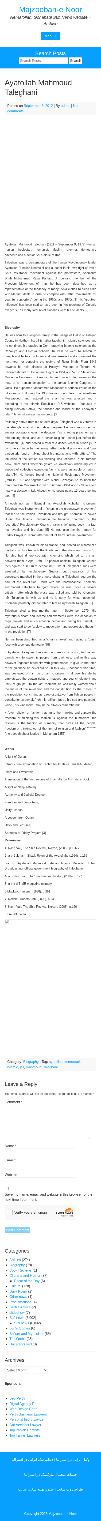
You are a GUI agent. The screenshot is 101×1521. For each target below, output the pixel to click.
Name (10, 1146)
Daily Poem (18, 1291)
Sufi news (16, 1318)
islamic (12, 1067)
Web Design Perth (23, 1409)
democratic (73, 1062)
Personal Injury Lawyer (27, 1419)
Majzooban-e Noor (50, 9)
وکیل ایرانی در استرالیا (72, 1459)
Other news (18, 1297)
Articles (15, 1260)
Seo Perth (17, 1398)
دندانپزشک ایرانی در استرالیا (32, 1459)
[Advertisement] (50, 178)
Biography (31, 1062)
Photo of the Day (27, 1281)
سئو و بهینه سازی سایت (36, 1489)
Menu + (50, 36)
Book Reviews (20, 1270)
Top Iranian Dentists (24, 1430)
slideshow (17, 1312)
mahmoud (33, 1067)
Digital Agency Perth (24, 1404)
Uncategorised (20, 1344)
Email (10, 1160)
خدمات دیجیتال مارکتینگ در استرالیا (50, 1474)
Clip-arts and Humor (24, 1275)
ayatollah (55, 1062)
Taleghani (50, 1067)
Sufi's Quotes (19, 1328)
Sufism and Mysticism (26, 1334)
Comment (13, 1102)
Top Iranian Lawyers (24, 1435)
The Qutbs (17, 1339)
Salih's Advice (20, 1307)
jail (22, 1067)
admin (65, 106)
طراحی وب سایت (70, 1489)
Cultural (15, 1286)
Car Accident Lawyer (25, 1425)
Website (11, 1175)
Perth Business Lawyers (28, 1414)
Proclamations (20, 1302)
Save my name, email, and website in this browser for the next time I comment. (48, 1197)
